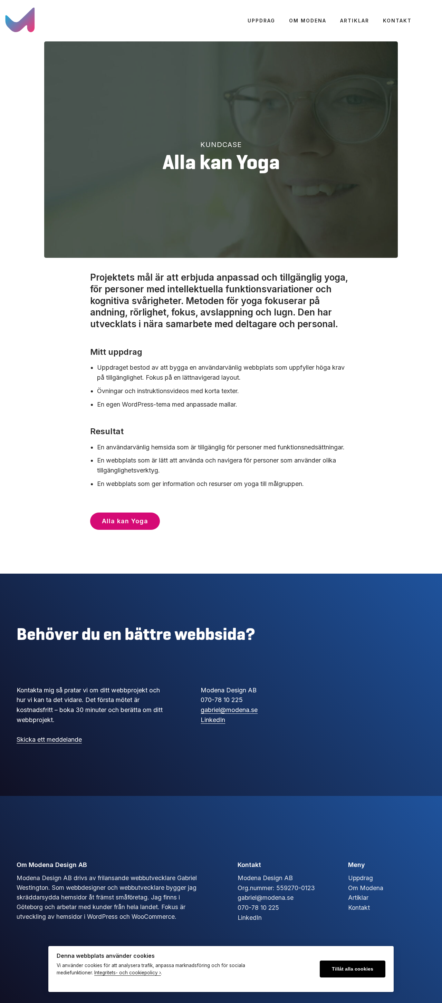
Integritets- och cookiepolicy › (127, 972)
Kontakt (397, 20)
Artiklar (354, 20)
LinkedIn (213, 719)
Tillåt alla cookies (352, 969)
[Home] (20, 20)
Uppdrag (261, 20)
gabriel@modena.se (229, 709)
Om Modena (307, 20)
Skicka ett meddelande (49, 739)
